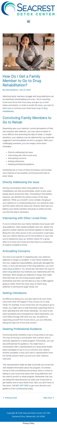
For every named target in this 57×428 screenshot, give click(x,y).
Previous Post (10, 398)
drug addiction (14, 272)
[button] (28, 21)
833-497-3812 (22, 385)
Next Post (48, 398)
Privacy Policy (28, 423)
